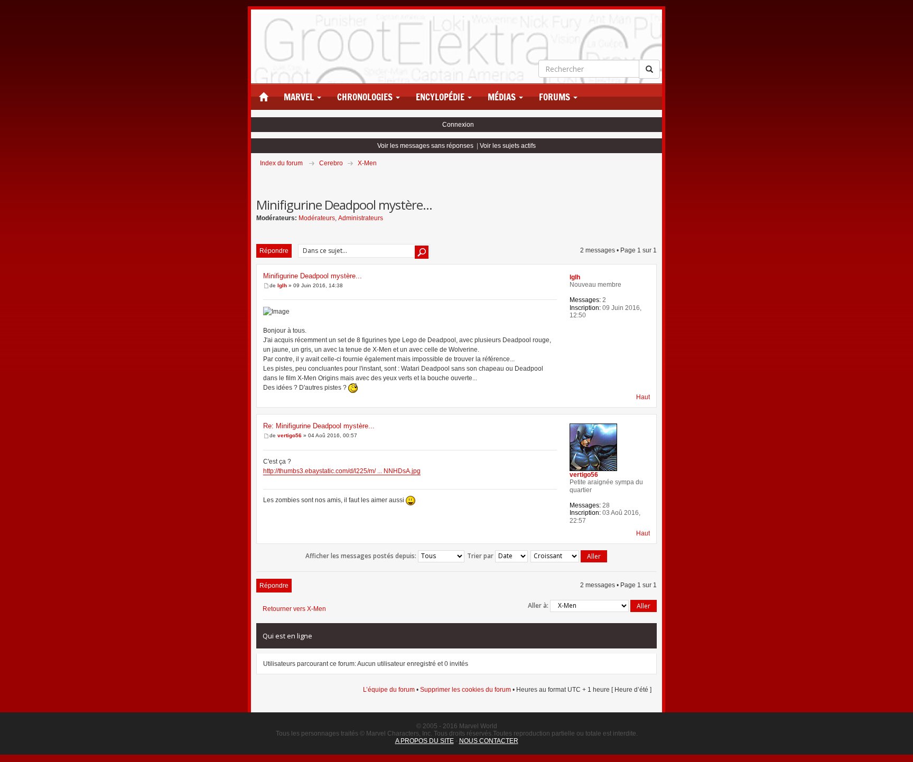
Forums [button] (555, 97)
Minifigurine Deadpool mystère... (312, 276)
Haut (643, 397)
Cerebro (331, 163)
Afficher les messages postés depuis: (361, 555)
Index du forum (281, 163)
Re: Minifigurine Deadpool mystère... (319, 426)
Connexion (458, 124)
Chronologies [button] (366, 97)
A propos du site (424, 741)
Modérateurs (317, 218)
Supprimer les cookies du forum (465, 689)
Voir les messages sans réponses (425, 145)
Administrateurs (360, 218)
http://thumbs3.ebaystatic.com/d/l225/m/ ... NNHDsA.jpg (342, 471)
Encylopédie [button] (441, 97)
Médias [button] (503, 97)
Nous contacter (488, 741)
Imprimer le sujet (656, 178)
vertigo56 (289, 435)
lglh (282, 285)
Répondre (273, 251)
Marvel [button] (300, 97)
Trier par (481, 555)
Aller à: (538, 605)
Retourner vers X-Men (294, 609)
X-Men (367, 163)
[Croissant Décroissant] (569, 556)
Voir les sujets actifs (508, 145)
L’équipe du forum (389, 689)
